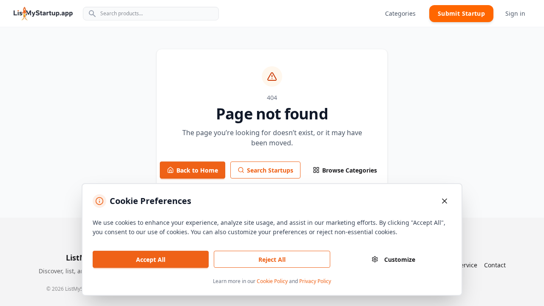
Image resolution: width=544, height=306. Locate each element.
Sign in (515, 13)
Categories (400, 13)
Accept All (150, 259)
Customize (399, 259)
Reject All (272, 259)
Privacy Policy (315, 281)
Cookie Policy (272, 281)
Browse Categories (349, 170)
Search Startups (270, 170)
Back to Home (197, 170)
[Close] (444, 201)
